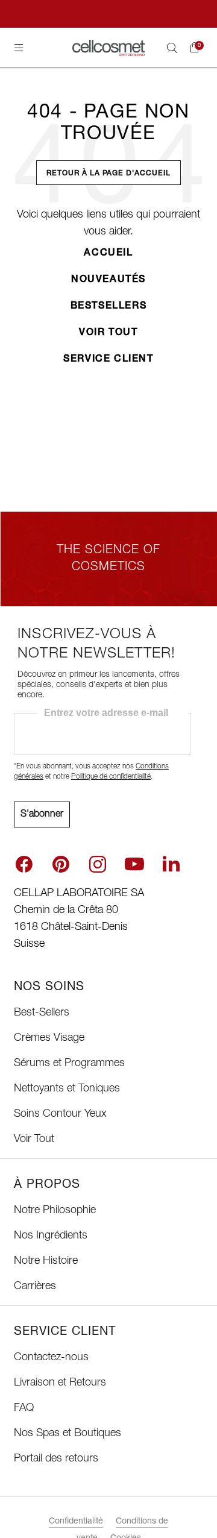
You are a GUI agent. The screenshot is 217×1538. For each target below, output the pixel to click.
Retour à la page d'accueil (108, 173)
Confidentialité (76, 1522)
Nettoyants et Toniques (67, 1089)
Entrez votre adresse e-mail (106, 713)
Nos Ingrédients (50, 1236)
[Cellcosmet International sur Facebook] (24, 864)
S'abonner (41, 815)
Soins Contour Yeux (60, 1114)
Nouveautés (108, 280)
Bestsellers (109, 307)
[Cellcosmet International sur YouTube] (134, 864)
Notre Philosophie (55, 1210)
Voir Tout (34, 1139)
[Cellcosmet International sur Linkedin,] (171, 863)
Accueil (108, 254)
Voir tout (108, 333)
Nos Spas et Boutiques (67, 1433)
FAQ (24, 1408)
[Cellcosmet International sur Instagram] (97, 864)
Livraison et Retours (60, 1383)
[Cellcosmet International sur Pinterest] (61, 864)
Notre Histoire (46, 1261)
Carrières (35, 1286)
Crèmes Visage (49, 1038)
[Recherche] (172, 47)
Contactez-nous (51, 1357)
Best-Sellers (41, 1013)
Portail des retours (56, 1459)
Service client (108, 360)
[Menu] (19, 47)
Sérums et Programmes (69, 1063)
